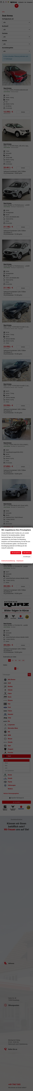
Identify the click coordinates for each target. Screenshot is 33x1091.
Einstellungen (26, 556)
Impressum (19, 561)
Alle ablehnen (26, 552)
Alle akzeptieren (16, 552)
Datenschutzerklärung (8, 561)
